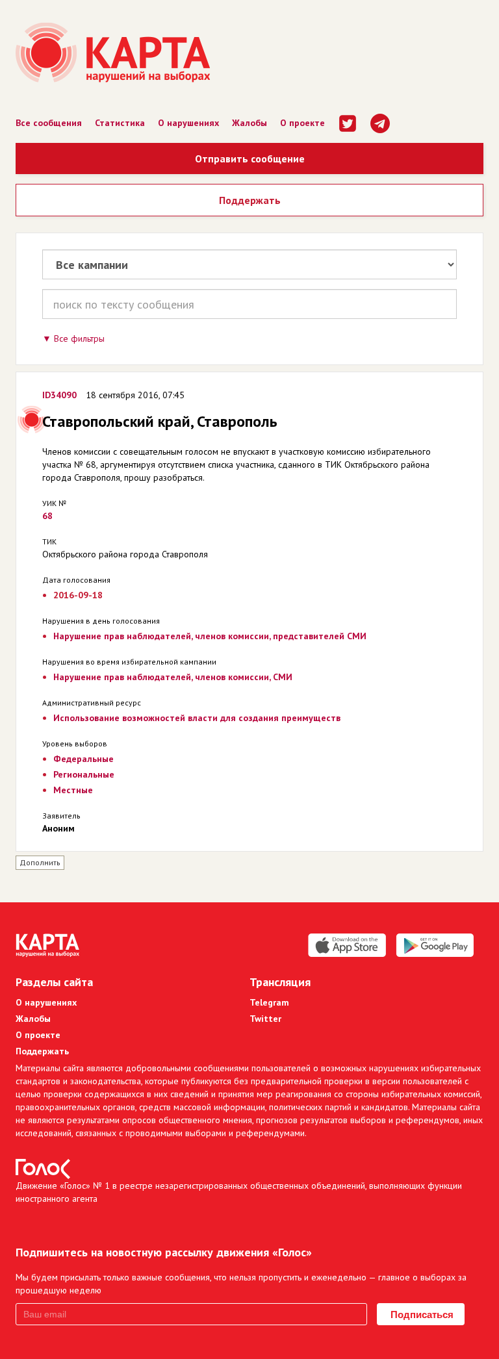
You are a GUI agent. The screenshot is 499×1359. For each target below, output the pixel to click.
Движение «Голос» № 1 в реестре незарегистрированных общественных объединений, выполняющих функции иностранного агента (239, 1192)
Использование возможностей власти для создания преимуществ (196, 718)
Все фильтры (79, 338)
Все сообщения (49, 123)
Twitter (265, 1018)
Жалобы (249, 123)
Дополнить (39, 862)
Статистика (120, 123)
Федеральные (83, 759)
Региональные (83, 774)
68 (47, 516)
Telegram (269, 1002)
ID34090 (59, 395)
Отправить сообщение (250, 158)
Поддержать (250, 200)
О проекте (302, 123)
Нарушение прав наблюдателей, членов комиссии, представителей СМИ (209, 636)
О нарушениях (188, 123)
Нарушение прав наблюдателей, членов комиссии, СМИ (172, 677)
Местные (73, 790)
